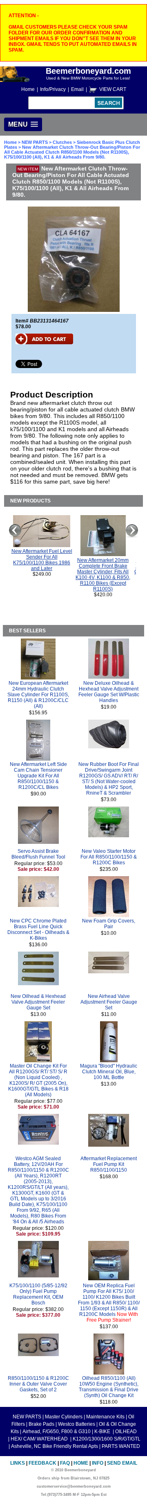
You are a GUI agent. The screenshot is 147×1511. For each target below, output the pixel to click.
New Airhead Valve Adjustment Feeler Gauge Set (108, 1002)
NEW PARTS (35, 142)
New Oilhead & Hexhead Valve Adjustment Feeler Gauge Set (38, 1002)
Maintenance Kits (105, 1417)
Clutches (62, 142)
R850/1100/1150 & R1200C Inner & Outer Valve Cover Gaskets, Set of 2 (38, 1384)
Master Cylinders (63, 1417)
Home (28, 89)
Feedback (42, 1463)
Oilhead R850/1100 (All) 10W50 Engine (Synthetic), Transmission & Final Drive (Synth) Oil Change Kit (108, 1386)
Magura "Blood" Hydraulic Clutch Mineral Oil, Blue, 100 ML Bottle (108, 1071)
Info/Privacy (53, 89)
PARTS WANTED (121, 1446)
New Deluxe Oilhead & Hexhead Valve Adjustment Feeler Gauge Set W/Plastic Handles (108, 691)
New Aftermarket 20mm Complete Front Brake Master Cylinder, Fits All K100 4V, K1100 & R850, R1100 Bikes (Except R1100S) (103, 574)
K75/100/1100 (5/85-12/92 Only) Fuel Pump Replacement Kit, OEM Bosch (38, 1294)
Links (17, 1463)
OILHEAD (126, 1431)
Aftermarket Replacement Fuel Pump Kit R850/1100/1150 (108, 1164)
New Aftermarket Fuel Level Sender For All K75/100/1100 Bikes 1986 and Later (41, 559)
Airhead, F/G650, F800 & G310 (56, 1431)
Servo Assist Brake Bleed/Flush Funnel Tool (38, 854)
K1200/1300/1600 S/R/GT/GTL (106, 1439)
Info (97, 1463)
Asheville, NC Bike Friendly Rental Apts (54, 1446)
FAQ (65, 1463)
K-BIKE (102, 1431)
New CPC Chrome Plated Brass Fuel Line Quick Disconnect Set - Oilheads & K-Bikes (38, 929)
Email (77, 89)
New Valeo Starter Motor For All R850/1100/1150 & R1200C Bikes (108, 857)
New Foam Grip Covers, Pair (108, 923)
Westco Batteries (76, 1424)
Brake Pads (41, 1424)
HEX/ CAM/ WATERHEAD (40, 1439)
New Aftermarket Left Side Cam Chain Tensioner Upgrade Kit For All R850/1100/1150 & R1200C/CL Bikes (38, 775)
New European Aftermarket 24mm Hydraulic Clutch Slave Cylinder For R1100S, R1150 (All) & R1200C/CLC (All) (38, 694)
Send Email (122, 1463)
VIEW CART (112, 89)
